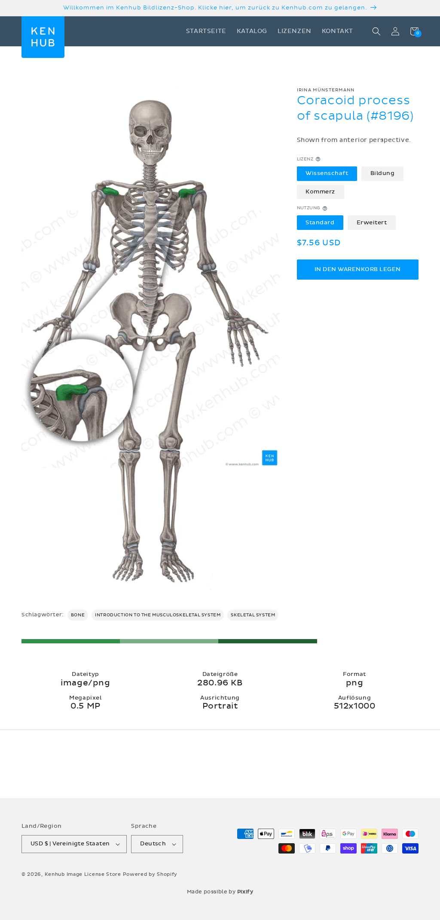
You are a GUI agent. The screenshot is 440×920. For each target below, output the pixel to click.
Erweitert (372, 222)
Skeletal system (253, 615)
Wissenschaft (327, 173)
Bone (78, 615)
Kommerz (320, 191)
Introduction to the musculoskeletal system (157, 615)
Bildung (382, 173)
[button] (376, 31)
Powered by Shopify (150, 874)
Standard (320, 222)
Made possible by (220, 892)
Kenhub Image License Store (83, 874)
